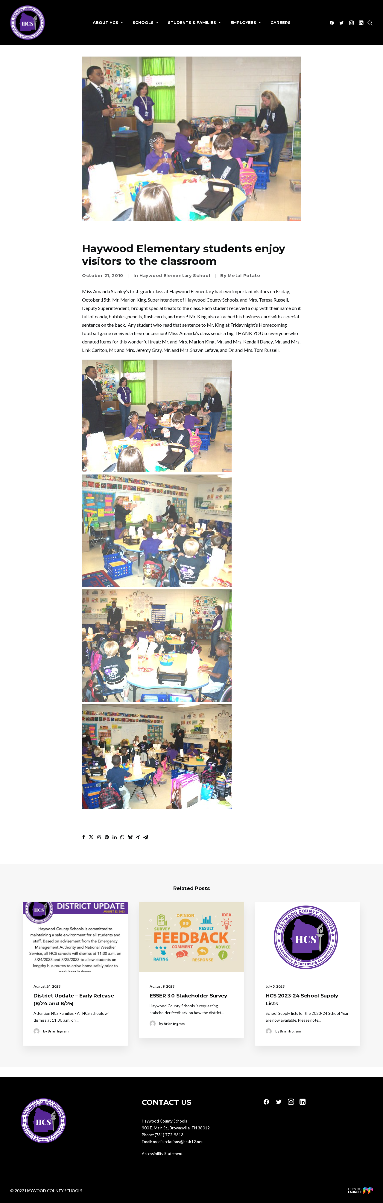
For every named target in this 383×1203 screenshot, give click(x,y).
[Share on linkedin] (114, 837)
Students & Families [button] (192, 22)
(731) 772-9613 (169, 1134)
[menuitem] (108, 22)
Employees (243, 22)
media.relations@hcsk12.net (178, 1141)
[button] (333, 22)
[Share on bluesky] (130, 837)
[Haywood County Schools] (27, 22)
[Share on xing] (138, 837)
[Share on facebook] (83, 837)
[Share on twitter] (91, 837)
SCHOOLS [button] (143, 22)
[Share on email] (145, 837)
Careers (280, 22)
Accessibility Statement (162, 1153)
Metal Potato (244, 275)
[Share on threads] (99, 837)
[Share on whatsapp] (122, 837)
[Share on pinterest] (106, 837)
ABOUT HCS (105, 22)
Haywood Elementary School (174, 275)
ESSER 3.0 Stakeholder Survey (188, 996)
